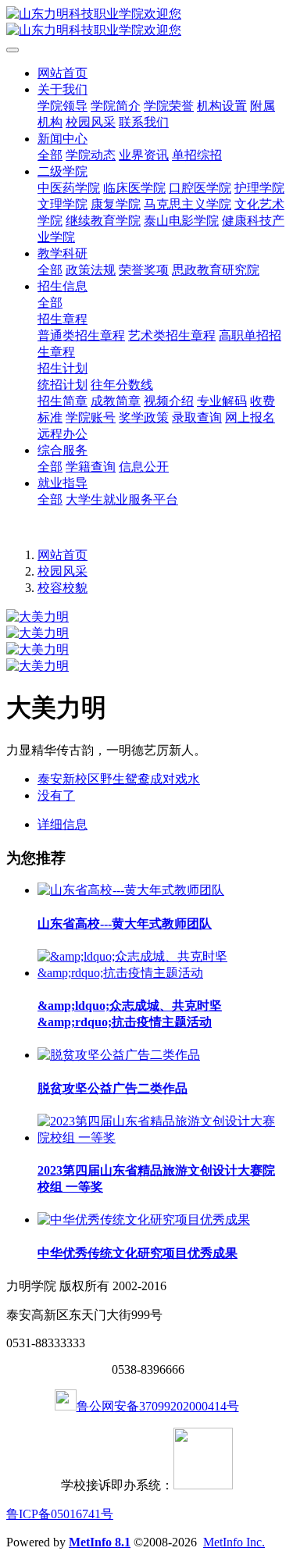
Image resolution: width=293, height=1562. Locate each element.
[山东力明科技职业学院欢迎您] (146, 22)
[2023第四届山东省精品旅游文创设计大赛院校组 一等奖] (162, 1137)
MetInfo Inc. (234, 1542)
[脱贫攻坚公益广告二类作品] (119, 1054)
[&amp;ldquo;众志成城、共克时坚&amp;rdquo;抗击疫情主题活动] (162, 972)
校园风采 (63, 571)
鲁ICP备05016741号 (59, 1514)
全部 (50, 155)
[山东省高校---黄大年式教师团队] (131, 890)
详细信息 (63, 824)
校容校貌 (63, 587)
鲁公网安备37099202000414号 (158, 1406)
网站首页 (63, 73)
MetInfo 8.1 (99, 1542)
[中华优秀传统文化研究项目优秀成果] (144, 1219)
